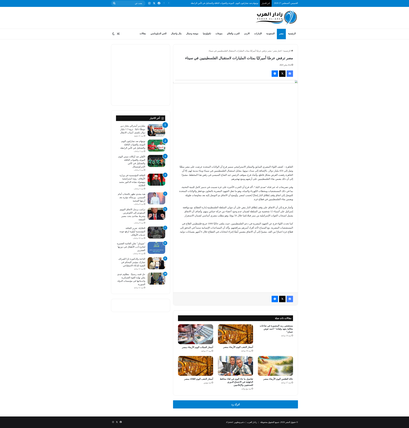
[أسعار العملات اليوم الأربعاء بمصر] (195, 334)
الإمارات (258, 33)
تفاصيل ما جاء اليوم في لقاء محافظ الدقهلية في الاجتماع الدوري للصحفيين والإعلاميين (236, 382)
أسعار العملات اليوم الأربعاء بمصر (197, 347)
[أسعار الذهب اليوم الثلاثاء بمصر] (195, 366)
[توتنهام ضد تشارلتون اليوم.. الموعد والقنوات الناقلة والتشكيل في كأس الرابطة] (156, 146)
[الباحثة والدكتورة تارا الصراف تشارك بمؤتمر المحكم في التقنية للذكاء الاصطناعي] (156, 263)
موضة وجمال (192, 33)
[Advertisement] (172, 17)
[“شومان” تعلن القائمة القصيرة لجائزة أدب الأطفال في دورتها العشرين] (156, 248)
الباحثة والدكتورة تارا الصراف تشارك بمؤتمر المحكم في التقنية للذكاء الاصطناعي (131, 262)
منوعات (219, 33)
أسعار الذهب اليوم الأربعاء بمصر (238, 347)
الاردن (247, 33)
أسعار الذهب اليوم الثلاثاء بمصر (198, 379)
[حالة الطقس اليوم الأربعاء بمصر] (275, 366)
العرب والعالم (233, 33)
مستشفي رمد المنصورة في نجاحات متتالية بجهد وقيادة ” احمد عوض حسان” (276, 329)
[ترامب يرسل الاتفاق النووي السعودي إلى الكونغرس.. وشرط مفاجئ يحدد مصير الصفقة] (156, 214)
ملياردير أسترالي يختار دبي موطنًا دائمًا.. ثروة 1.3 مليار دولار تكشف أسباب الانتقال (132, 129)
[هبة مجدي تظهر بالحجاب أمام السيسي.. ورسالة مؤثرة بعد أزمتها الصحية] (156, 198)
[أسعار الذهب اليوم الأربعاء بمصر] (235, 334)
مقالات (143, 33)
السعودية (270, 33)
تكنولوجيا (207, 33)
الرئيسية (292, 33)
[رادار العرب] (276, 17)
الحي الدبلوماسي (158, 33)
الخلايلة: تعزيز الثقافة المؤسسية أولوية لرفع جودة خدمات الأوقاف (132, 231)
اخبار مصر (277, 51)
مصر (281, 33)
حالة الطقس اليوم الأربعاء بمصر (278, 379)
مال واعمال (176, 33)
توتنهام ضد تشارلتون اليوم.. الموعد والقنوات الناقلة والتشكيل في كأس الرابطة (132, 144)
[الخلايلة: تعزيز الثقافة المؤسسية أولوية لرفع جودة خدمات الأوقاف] (156, 232)
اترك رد (235, 404)
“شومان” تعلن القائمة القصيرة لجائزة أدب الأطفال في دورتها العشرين (131, 246)
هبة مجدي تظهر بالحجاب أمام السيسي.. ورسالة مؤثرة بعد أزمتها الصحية (131, 197)
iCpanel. (229, 422)
